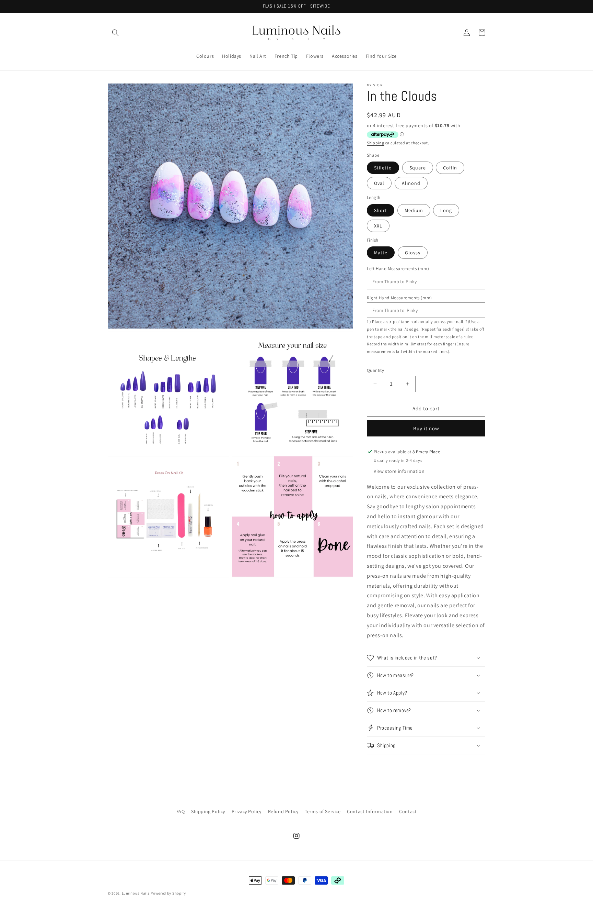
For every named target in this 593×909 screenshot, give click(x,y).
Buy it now (426, 428)
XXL (378, 226)
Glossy (412, 253)
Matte (380, 253)
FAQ (180, 811)
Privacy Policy (246, 811)
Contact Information (370, 811)
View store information (399, 471)
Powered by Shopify (168, 893)
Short (380, 210)
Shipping (375, 142)
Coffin (450, 168)
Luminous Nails (136, 893)
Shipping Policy (208, 811)
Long (446, 210)
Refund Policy (283, 811)
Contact (408, 811)
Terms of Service (323, 811)
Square (417, 168)
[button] (115, 32)
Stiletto (383, 168)
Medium (414, 210)
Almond (411, 183)
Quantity (375, 370)
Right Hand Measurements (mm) (399, 298)
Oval (379, 183)
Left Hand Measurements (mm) (398, 268)
